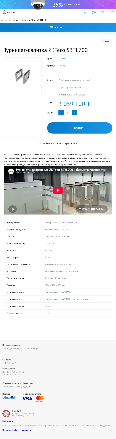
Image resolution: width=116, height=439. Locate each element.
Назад (106, 41)
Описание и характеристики (58, 143)
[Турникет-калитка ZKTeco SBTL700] (23, 76)
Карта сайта (7, 421)
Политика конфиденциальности (16, 430)
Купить (79, 128)
